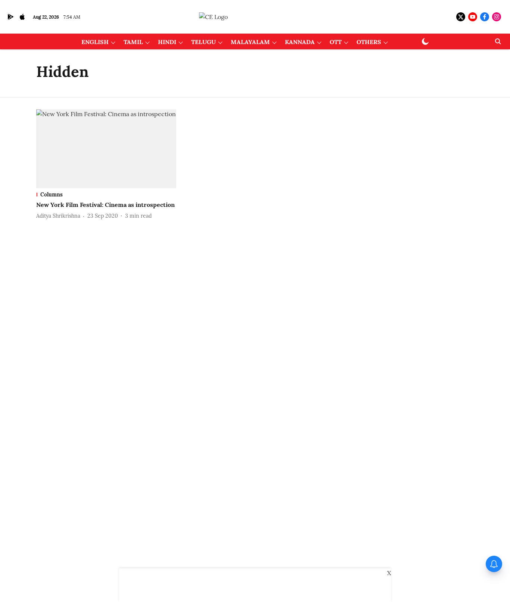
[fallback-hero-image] (106, 148)
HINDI (167, 42)
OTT (336, 42)
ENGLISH (95, 42)
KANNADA (300, 42)
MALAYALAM (250, 42)
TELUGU (203, 42)
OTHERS (369, 42)
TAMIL (133, 42)
